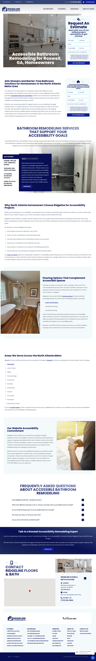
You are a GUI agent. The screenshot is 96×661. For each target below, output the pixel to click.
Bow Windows (56, 645)
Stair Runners (11, 633)
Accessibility (16, 656)
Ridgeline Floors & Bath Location (69, 578)
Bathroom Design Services (35, 643)
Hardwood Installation (14, 636)
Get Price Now (90, 2)
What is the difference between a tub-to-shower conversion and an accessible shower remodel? (42, 505)
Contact (7, 2)
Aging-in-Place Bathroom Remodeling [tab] (9, 183)
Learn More (27, 186)
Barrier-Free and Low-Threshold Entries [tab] (10, 163)
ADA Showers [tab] (9, 157)
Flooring (62, 9)
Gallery (69, 643)
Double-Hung (56, 631)
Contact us (48, 549)
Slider (54, 636)
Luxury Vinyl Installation (14, 643)
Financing (70, 641)
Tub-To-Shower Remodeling (36, 638)
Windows (74, 9)
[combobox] (78, 52)
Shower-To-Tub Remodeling (36, 636)
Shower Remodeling (33, 633)
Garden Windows (57, 641)
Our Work (70, 645)
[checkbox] (69, 57)
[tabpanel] (57, 167)
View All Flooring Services (15, 645)
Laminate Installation (14, 638)
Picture (54, 633)
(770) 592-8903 (67, 600)
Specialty (55, 638)
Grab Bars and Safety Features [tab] (10, 169)
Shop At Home (88, 9)
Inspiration (30, 2)
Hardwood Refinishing (14, 641)
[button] (30, 591)
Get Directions (65, 589)
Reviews (69, 636)
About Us (18, 2)
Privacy (10, 656)
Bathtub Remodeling (33, 631)
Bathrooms (48, 9)
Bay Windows (56, 643)
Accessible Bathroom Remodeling (37, 641)
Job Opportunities (85, 633)
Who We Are (71, 633)
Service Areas (84, 631)
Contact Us (84, 629)
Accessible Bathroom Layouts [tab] (8, 176)
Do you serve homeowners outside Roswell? (26, 520)
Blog (68, 638)
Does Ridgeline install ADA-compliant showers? (27, 500)
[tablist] (11, 170)
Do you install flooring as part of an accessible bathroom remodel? (33, 510)
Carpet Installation (13, 631)
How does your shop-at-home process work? (26, 515)
